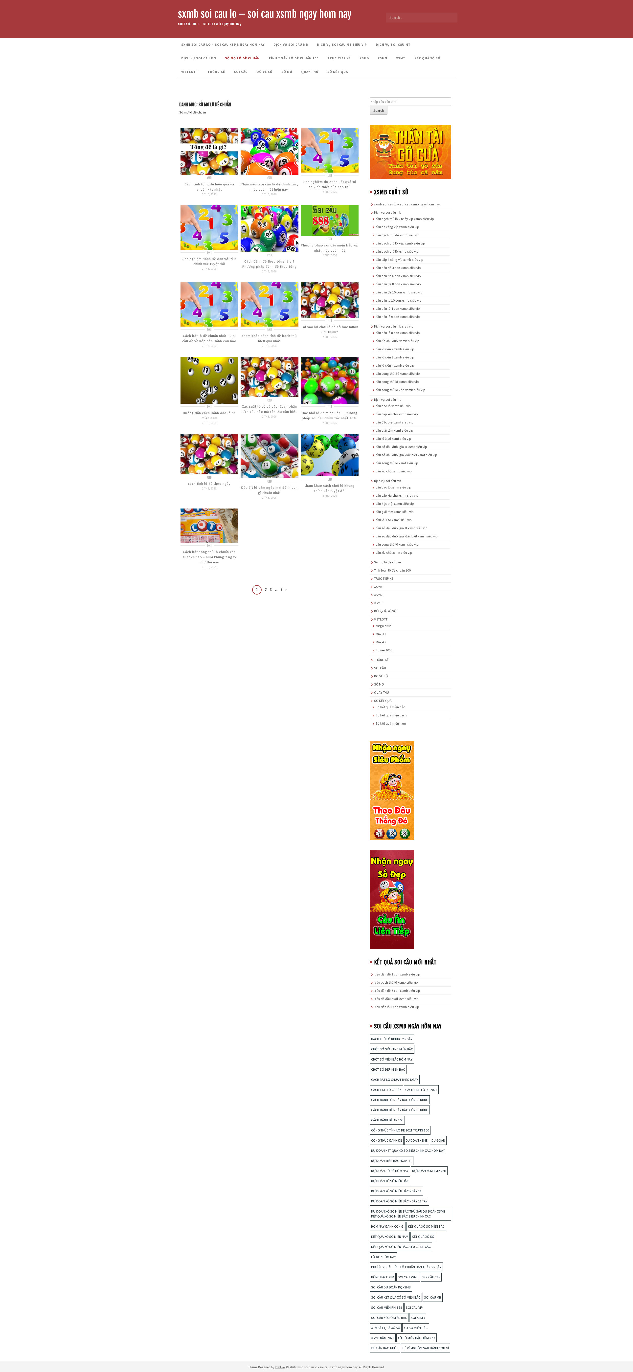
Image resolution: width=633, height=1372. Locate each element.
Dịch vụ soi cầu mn (198, 58)
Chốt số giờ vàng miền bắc (392, 1049)
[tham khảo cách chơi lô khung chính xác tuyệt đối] (330, 454)
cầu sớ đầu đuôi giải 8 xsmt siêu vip (401, 446)
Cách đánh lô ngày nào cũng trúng (399, 1100)
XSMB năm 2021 (382, 1338)
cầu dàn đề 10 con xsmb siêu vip (399, 292)
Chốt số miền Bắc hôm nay (391, 1059)
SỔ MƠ (286, 72)
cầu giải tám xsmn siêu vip (395, 511)
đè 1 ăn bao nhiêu (385, 1348)
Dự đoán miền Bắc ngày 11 (391, 1160)
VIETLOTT (190, 72)
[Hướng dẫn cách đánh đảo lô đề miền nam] (209, 379)
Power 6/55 (384, 650)
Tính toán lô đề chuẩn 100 (293, 58)
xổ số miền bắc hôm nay (416, 1338)
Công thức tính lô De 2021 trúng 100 (400, 1130)
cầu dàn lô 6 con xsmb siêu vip (398, 316)
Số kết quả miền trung (391, 715)
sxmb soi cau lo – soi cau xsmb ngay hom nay (265, 14)
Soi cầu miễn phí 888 (386, 1307)
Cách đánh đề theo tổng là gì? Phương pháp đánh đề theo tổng (269, 264)
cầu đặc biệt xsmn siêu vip (395, 503)
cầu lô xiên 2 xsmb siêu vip (395, 349)
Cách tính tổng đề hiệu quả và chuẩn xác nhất (209, 187)
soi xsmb (418, 1317)
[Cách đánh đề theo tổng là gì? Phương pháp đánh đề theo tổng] (269, 228)
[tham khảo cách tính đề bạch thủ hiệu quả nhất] (269, 304)
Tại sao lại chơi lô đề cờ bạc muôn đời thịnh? (329, 329)
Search (378, 110)
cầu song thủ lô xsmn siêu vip (397, 544)
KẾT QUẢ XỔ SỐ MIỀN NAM (389, 1236)
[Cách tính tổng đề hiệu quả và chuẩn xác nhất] (209, 151)
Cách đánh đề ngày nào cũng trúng (399, 1110)
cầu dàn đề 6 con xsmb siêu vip (398, 276)
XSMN (382, 58)
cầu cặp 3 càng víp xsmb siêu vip (399, 259)
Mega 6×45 (383, 625)
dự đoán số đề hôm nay (389, 1171)
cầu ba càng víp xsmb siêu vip (397, 227)
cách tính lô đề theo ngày (209, 483)
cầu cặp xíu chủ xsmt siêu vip (397, 414)
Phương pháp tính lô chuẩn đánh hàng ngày (406, 1267)
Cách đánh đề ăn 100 (387, 1120)
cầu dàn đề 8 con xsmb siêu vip (398, 284)
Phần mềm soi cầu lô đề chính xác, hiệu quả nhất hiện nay (269, 187)
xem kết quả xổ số (385, 1328)
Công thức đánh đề (386, 1140)
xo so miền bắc (416, 1328)
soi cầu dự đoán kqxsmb (391, 1287)
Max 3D (381, 634)
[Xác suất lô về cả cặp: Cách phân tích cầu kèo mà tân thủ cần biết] (269, 376)
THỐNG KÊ (216, 72)
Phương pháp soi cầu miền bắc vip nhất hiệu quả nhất (330, 248)
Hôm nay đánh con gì (387, 1226)
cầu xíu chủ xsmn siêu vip (394, 552)
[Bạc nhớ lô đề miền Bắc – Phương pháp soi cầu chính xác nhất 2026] (330, 379)
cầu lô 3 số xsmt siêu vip (393, 438)
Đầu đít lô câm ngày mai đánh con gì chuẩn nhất (269, 490)
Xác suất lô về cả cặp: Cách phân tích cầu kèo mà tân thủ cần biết (269, 409)
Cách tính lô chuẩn (386, 1089)
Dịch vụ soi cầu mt (393, 45)
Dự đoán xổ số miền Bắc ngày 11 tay (399, 1201)
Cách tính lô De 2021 (421, 1089)
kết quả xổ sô (423, 1236)
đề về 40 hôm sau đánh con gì (425, 1348)
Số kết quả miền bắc (390, 707)
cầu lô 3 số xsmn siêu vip (394, 520)
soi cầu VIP (414, 1307)
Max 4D (381, 642)
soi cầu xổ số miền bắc (389, 1317)
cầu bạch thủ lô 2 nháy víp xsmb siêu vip (405, 219)
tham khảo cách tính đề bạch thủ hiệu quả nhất (269, 338)
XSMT (401, 58)
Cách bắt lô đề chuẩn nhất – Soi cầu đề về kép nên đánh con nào (209, 338)
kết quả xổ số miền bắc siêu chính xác (401, 1246)
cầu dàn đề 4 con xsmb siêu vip (398, 268)
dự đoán (438, 1140)
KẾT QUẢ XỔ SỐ (427, 58)
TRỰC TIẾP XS (339, 58)
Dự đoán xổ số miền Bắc (390, 1181)
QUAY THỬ (309, 72)
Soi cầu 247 (431, 1277)
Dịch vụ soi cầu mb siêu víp (342, 45)
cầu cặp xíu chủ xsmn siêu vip (397, 495)
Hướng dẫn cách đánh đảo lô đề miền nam (209, 415)
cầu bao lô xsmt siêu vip (393, 406)
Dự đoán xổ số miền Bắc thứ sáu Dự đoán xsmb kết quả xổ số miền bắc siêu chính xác (408, 1213)
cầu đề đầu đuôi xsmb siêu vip (397, 341)
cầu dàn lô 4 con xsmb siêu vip (398, 308)
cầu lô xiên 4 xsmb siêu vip (395, 365)
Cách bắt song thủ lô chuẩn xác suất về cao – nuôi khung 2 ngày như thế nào (209, 557)
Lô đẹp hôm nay (383, 1257)
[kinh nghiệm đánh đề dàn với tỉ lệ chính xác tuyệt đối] (209, 227)
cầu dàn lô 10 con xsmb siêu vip (399, 300)
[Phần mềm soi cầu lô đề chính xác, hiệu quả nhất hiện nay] (269, 151)
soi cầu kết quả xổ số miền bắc (395, 1297)
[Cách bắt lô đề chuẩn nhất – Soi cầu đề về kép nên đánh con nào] (209, 304)
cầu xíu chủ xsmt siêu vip (394, 471)
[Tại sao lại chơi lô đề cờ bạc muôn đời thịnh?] (330, 299)
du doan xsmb (417, 1140)
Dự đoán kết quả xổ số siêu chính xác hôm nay (408, 1150)
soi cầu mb (432, 1297)
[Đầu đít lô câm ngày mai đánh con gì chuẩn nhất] (269, 455)
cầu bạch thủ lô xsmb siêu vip (397, 251)
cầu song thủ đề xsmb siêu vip (398, 373)
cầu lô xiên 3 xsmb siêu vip (395, 357)
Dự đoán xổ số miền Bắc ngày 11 (396, 1191)
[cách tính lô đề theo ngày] (209, 453)
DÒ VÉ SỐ (264, 72)
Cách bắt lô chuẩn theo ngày (394, 1079)
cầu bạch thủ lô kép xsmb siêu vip (400, 243)
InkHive (280, 1367)
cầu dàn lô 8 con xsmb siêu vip (398, 333)
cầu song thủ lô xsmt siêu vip (397, 463)
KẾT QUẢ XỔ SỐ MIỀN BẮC (426, 1226)
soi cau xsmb (408, 1277)
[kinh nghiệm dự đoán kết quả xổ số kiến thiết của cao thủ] (330, 150)
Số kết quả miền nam (391, 723)
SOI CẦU (241, 72)
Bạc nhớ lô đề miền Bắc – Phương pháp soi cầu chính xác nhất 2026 (330, 415)
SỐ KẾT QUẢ (337, 72)
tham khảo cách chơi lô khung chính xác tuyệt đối (330, 488)
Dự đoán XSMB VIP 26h (429, 1171)
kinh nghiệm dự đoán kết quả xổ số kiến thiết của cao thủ (329, 184)
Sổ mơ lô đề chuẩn (242, 58)
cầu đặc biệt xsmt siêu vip (394, 422)
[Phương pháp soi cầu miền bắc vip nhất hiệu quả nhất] (330, 220)
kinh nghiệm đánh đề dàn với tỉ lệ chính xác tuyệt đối (209, 261)
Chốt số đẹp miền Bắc (388, 1069)
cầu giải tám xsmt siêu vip (394, 430)
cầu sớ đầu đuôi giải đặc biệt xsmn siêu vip (407, 536)
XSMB (364, 58)
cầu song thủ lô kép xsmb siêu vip (400, 390)
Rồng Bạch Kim (382, 1277)
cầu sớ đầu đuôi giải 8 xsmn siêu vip (402, 528)
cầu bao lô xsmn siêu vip (393, 487)
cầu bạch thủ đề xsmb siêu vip (398, 235)
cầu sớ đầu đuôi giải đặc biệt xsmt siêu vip (406, 455)
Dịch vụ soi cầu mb (290, 45)
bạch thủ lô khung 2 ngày (391, 1039)
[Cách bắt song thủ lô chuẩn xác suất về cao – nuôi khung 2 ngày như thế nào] (209, 525)
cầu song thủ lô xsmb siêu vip (397, 381)
